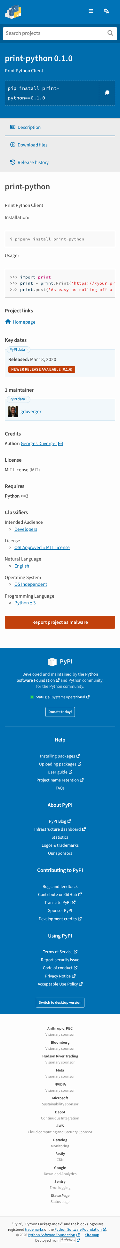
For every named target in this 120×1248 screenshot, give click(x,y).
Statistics (60, 837)
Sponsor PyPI (60, 910)
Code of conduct (58, 968)
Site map (92, 1235)
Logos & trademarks (60, 845)
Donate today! (60, 712)
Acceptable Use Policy (58, 984)
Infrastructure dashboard (57, 829)
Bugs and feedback (60, 886)
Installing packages (57, 756)
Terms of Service (58, 952)
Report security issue (60, 960)
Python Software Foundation (57, 677)
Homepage (24, 322)
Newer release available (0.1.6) (41, 369)
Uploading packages (57, 764)
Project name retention (57, 780)
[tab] (60, 127)
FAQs (60, 788)
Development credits (58, 919)
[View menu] (91, 11)
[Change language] (107, 11)
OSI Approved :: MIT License (42, 547)
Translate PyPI (57, 902)
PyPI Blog (57, 821)
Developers (25, 529)
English (21, 565)
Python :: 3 (25, 602)
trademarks (34, 1229)
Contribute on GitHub (57, 894)
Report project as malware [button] (60, 622)
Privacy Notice (58, 976)
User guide (58, 772)
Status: (60, 697)
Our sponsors (60, 853)
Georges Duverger (39, 443)
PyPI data (17, 349)
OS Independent (30, 584)
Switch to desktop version (60, 1002)
